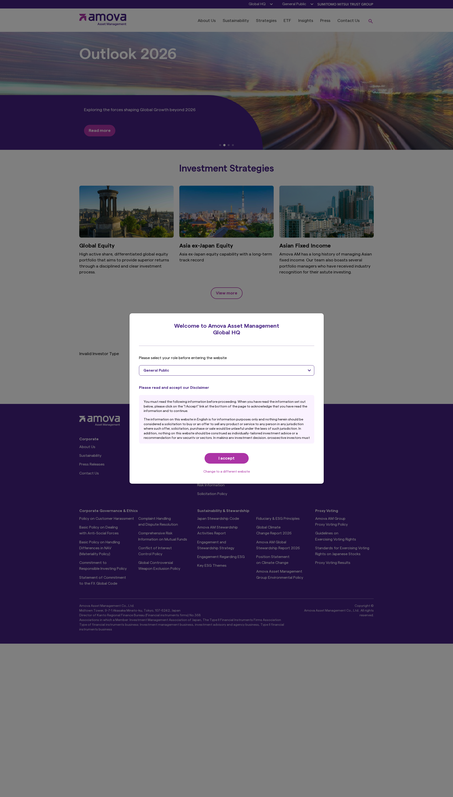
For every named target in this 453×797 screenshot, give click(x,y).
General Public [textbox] (156, 370)
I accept (226, 458)
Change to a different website (226, 471)
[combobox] (226, 370)
